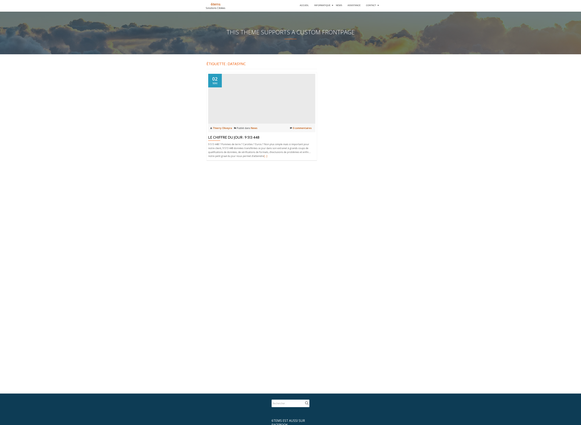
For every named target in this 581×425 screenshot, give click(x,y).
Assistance (354, 5)
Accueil (304, 5)
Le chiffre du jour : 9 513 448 (233, 137)
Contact (371, 5)
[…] (265, 156)
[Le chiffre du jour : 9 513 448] (261, 98)
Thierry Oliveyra (223, 128)
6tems (215, 4)
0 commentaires (302, 128)
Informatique (322, 5)
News (339, 5)
